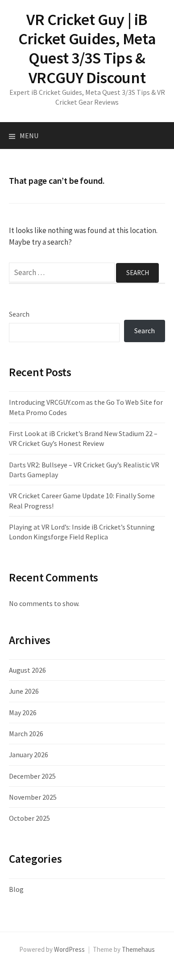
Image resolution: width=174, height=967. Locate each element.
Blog (16, 889)
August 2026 (27, 670)
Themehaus (138, 949)
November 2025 (33, 797)
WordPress (69, 949)
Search (19, 314)
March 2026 (26, 733)
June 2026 (24, 691)
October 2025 (29, 818)
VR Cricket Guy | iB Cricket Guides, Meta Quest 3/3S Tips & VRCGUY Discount (87, 48)
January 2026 (28, 754)
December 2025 (32, 776)
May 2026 (23, 712)
